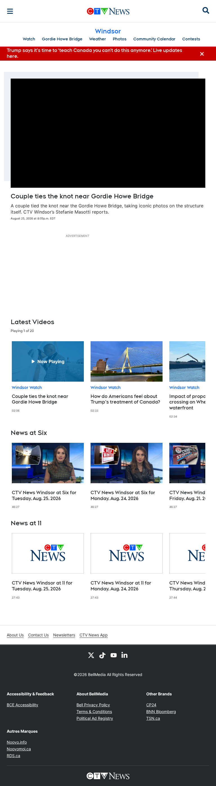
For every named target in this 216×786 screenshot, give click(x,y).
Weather (97, 39)
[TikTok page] (102, 655)
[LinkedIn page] (125, 655)
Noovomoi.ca (19, 748)
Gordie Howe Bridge (62, 39)
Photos (120, 39)
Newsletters (64, 635)
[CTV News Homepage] (108, 11)
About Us (15, 635)
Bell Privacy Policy (93, 704)
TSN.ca (153, 718)
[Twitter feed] (91, 655)
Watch (29, 39)
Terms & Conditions (94, 711)
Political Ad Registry (94, 718)
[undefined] (48, 377)
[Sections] (10, 11)
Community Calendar (154, 39)
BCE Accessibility (22, 704)
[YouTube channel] (113, 655)
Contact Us (38, 635)
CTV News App (94, 635)
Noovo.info (17, 742)
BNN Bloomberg (161, 711)
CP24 (151, 704)
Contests (191, 39)
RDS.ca (13, 755)
